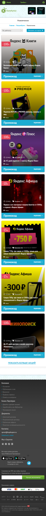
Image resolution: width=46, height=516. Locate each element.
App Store (7, 458)
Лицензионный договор (11, 420)
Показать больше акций (22, 363)
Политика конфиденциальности (14, 425)
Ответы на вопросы (9, 397)
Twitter (9, 444)
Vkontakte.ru (6, 444)
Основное (6, 387)
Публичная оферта (9, 422)
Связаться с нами (8, 435)
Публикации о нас (9, 389)
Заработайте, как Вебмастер (12, 407)
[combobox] (12, 30)
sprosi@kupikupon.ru (9, 432)
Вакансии (6, 392)
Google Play (20, 458)
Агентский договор (9, 417)
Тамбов (23, 2)
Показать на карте (34, 30)
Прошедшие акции (9, 410)
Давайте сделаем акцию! (11, 404)
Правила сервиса (9, 395)
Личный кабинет (44, 2)
